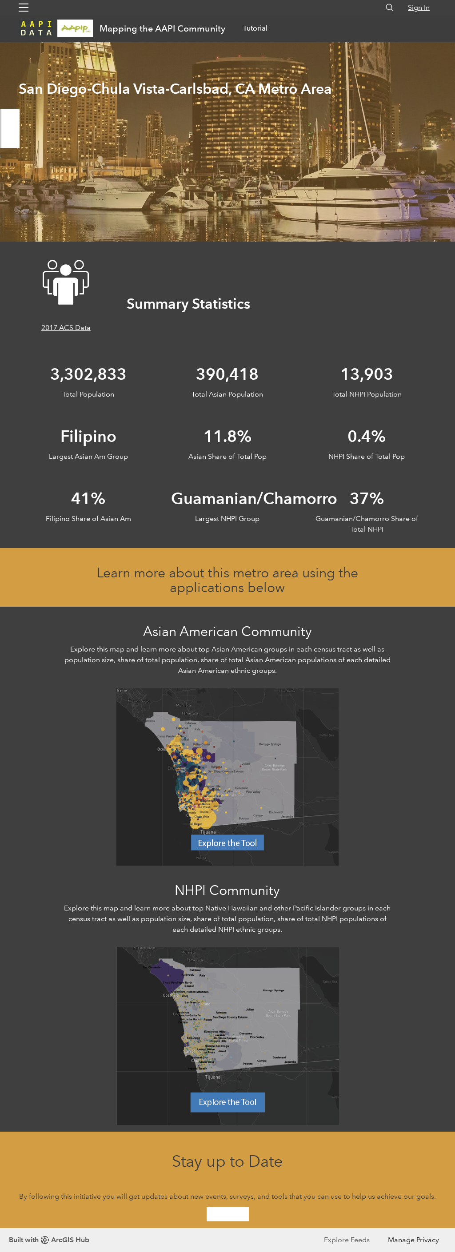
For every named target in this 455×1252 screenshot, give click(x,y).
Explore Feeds (347, 1240)
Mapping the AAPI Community (162, 28)
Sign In (419, 7)
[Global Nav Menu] (23, 7)
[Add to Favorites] (10, 138)
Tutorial (255, 28)
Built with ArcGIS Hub (49, 1240)
